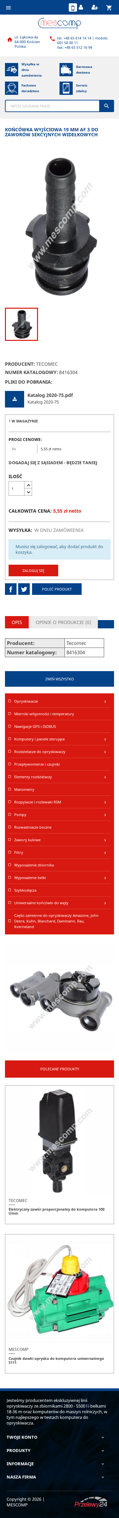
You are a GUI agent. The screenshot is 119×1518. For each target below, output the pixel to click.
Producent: (20, 364)
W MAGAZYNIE (25, 420)
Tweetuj (24, 589)
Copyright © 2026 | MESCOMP (26, 1502)
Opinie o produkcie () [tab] (63, 622)
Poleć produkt (57, 589)
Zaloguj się (33, 570)
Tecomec (47, 364)
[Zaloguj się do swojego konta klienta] (82, 8)
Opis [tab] (17, 622)
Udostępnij (11, 589)
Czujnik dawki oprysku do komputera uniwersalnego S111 (56, 1360)
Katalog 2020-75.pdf (50, 395)
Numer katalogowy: (31, 372)
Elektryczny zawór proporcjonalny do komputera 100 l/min (56, 1211)
